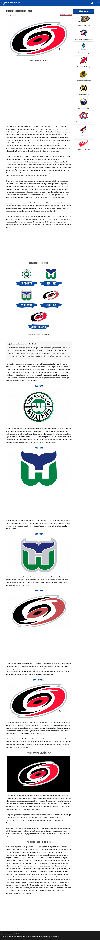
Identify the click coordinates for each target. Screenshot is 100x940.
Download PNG (66, 15)
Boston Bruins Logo (83, 94)
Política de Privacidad (8, 936)
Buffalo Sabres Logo (83, 108)
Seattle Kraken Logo (83, 53)
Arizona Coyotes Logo (83, 136)
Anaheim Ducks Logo (84, 25)
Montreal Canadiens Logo (83, 122)
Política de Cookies (24, 936)
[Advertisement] (39, 80)
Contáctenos (54, 936)
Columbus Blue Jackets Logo (83, 39)
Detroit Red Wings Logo (83, 149)
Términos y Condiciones (40, 936)
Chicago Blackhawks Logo (83, 80)
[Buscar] (92, 4)
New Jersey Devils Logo (83, 66)
